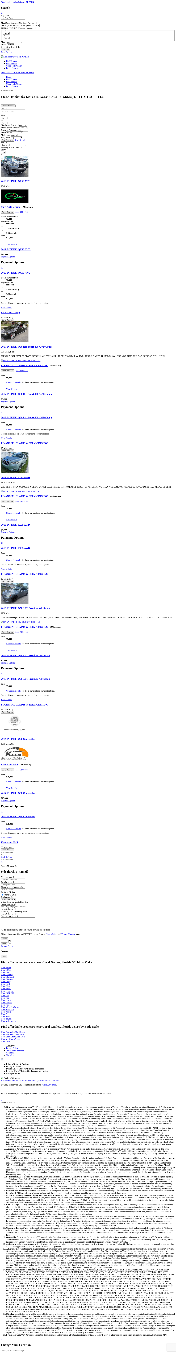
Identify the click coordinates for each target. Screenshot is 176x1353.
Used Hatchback (8, 1034)
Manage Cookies (13, 1073)
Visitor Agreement (48, 1085)
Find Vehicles (11, 63)
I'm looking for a (8, 897)
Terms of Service (68, 934)
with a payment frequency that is (14, 911)
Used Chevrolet (7, 977)
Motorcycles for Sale (40, 1080)
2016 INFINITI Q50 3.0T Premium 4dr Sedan (25, 608)
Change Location (8, 106)
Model (3, 44)
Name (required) (7, 877)
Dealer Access (12, 68)
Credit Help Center (14, 66)
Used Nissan (6, 1012)
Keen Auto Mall (9, 764)
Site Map (10, 1055)
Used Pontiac (6, 1014)
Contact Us (10, 1053)
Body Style (5, 47)
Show (3, 150)
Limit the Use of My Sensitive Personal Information (27, 1071)
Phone (12, 887)
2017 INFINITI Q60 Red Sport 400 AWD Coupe (26, 346)
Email (14, 895)
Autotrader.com (7, 1080)
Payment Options (8, 257)
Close (4, 957)
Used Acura (6, 968)
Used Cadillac (6, 975)
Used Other (5, 1041)
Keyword (5, 15)
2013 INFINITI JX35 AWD (15, 477)
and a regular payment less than (14, 907)
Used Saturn (6, 1016)
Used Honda (6, 988)
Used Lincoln (6, 1002)
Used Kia (5, 998)
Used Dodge (6, 981)
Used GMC (6, 986)
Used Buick (6, 972)
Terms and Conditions (15, 1050)
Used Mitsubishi (7, 1009)
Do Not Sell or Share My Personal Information (25, 1069)
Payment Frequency (9, 28)
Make (3, 42)
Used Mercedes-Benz (10, 1007)
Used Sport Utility (8, 1037)
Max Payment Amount (10, 25)
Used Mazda (6, 1005)
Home (8, 77)
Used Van (5, 1039)
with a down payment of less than (14, 902)
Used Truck (20, 1037)
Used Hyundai (7, 991)
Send (4, 944)
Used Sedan (19, 1034)
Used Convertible (8, 1032)
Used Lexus (6, 1000)
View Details (11, 244)
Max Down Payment (9, 23)
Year (3, 116)
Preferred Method (8, 892)
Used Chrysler (7, 979)
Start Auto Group (10, 207)
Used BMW (6, 970)
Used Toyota (6, 1019)
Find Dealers (11, 61)
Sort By (4, 143)
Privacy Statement (13, 1066)
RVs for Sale (54, 1080)
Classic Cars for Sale (22, 1080)
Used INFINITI (7, 993)
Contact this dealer (13, 382)
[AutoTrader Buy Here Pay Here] (15, 57)
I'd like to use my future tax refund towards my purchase (27, 930)
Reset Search (6, 52)
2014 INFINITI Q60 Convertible (18, 739)
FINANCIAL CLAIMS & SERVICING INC (24, 365)
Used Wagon (14, 1039)
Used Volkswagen (8, 1021)
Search (4, 108)
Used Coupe (20, 1032)
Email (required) (7, 882)
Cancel (4, 939)
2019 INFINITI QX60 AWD (16, 181)
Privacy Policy (51, 934)
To (4, 36)
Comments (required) (9, 916)
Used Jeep (5, 995)
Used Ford (5, 984)
